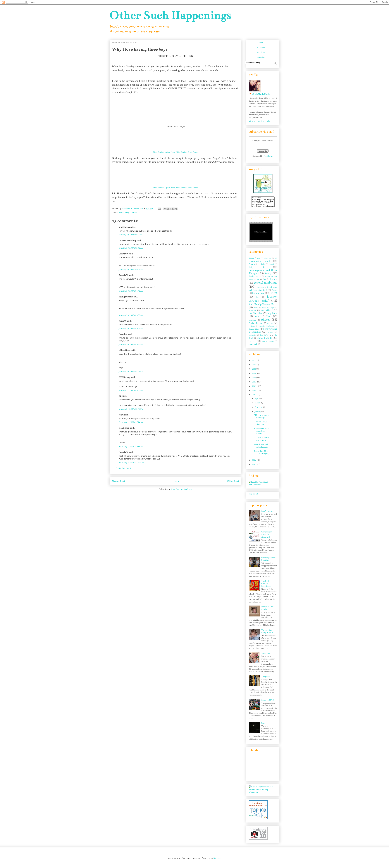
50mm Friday (254, 258)
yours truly (253, 344)
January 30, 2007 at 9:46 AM (131, 328)
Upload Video (170, 152)
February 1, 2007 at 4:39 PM (131, 446)
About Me (267, 258)
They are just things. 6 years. (267, 631)
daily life (257, 267)
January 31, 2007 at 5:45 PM (131, 409)
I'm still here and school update (261, 445)
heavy (263, 723)
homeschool (258, 293)
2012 (254, 373)
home (260, 42)
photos (265, 319)
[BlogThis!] (167, 208)
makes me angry (268, 307)
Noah (268, 316)
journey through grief (263, 298)
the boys (264, 335)
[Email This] (164, 208)
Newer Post (118, 481)
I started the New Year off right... (261, 452)
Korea (256, 307)
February (259, 407)
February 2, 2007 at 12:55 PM (132, 462)
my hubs (272, 313)
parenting (252, 320)
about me (261, 47)
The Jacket (265, 676)
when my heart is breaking (268, 559)
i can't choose (267, 511)
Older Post (233, 481)
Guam (274, 290)
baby (263, 264)
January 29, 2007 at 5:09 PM (131, 234)
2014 (254, 364)
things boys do (264, 338)
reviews (252, 326)
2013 (254, 369)
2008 (254, 390)
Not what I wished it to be (269, 608)
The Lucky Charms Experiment (266, 583)
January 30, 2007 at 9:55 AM (131, 344)
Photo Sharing (158, 152)
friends (273, 279)
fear (258, 279)
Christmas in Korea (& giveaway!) (266, 534)
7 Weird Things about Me (260, 423)
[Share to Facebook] (173, 208)
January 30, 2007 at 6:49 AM (131, 269)
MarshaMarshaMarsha (261, 94)
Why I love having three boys (261, 416)
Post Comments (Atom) (181, 489)
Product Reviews (256, 323)
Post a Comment (123, 468)
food (264, 279)
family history (255, 276)
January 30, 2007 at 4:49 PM (131, 371)
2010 (254, 381)
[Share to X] (170, 208)
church (271, 264)
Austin (252, 264)
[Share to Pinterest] (176, 208)
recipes (270, 323)
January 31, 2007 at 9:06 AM (131, 390)
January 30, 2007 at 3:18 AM (131, 247)
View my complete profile (259, 121)
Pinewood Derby (268, 700)
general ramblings (265, 282)
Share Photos (193, 152)
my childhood (267, 310)
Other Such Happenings (170, 15)
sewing (270, 332)
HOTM (273, 293)
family (268, 273)
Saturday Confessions (267, 326)
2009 (254, 386)
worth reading (268, 341)
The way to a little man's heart (261, 439)
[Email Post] (159, 208)
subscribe (261, 57)
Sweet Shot (252, 335)
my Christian (255, 313)
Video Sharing (181, 152)
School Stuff (254, 329)
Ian (257, 297)
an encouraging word (263, 259)
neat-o (257, 316)
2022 (254, 360)
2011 (254, 377)
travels (252, 341)
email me (261, 52)
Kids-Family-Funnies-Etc (129, 212)
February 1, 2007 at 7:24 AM (131, 422)
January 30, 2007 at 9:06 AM (131, 315)
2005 (254, 464)
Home (176, 481)
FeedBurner (268, 156)
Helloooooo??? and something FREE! (262, 431)
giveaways (260, 287)
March (258, 402)
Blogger (216, 858)
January (258, 411)
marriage (252, 310)
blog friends (253, 493)
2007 (254, 394)
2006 (254, 460)
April (257, 398)
